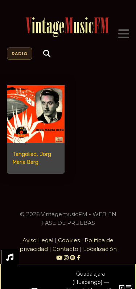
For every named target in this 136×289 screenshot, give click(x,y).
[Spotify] (72, 257)
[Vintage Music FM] (68, 27)
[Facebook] (78, 257)
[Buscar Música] (46, 53)
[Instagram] (67, 257)
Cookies (69, 240)
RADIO (20, 53)
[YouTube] (59, 257)
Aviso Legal (37, 240)
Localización (100, 248)
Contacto (65, 248)
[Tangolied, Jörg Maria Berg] (36, 114)
